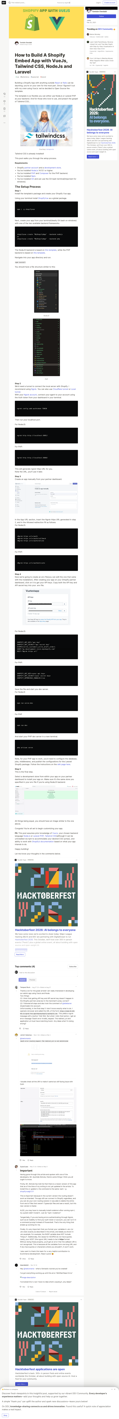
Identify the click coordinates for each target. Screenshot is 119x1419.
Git (32, 179)
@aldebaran (67, 1003)
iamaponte (50, 149)
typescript (35, 77)
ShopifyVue (43, 198)
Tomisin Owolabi (26, 42)
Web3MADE (24, 1265)
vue (17, 77)
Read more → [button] (93, 157)
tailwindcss (25, 77)
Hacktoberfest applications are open (40, 1369)
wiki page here (63, 764)
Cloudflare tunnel (60, 389)
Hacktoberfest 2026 (108, 143)
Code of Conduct (41, 1291)
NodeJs (34, 170)
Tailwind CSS (50, 836)
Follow (101, 16)
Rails (65, 83)
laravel (43, 77)
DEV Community (105, 29)
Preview (32, 980)
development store (52, 168)
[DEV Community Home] (3, 2)
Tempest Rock (25, 987)
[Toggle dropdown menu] (76, 859)
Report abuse (53, 1291)
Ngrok (33, 389)
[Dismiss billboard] (114, 1389)
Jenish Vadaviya (26, 1035)
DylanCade (24, 1167)
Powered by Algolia (63, 2)
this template (51, 250)
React (57, 83)
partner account (31, 168)
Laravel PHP (38, 836)
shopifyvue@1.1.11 (27, 1191)
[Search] (9, 2)
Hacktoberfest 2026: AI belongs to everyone (45, 930)
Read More (20, 954)
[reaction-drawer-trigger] (4, 95)
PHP (33, 173)
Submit (22, 980)
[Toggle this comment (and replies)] (16, 990)
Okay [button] (5, 1415)
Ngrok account (30, 395)
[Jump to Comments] (4, 102)
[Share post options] (4, 123)
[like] (20, 1028)
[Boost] (4, 116)
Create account (109, 3)
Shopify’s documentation (43, 841)
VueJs (55, 833)
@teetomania (25, 1038)
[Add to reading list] (4, 110)
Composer (44, 173)
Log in (98, 3)
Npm (33, 176)
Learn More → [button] (21, 1384)
